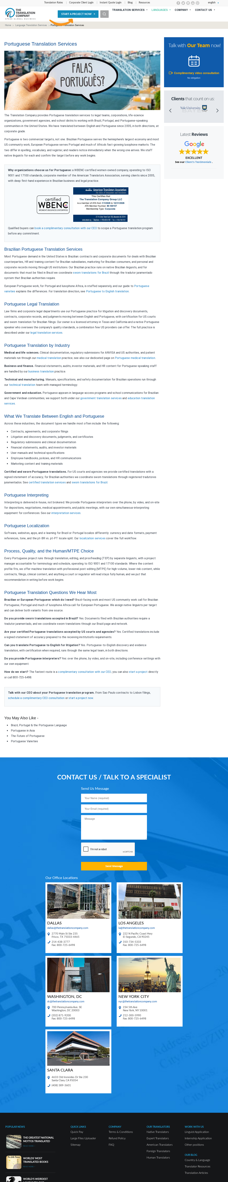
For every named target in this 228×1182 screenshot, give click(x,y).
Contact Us (203, 10)
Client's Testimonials (198, 162)
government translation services (101, 398)
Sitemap (76, 1144)
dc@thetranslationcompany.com (65, 1001)
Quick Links (78, 1127)
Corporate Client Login (81, 2)
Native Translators (158, 1132)
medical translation (49, 358)
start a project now (81, 698)
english (212, 2)
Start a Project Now (76, 14)
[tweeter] (183, 3)
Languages (160, 10)
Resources (144, 2)
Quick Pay (77, 1132)
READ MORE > (29, 1146)
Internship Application (198, 1138)
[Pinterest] (198, 3)
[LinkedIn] (188, 3)
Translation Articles (196, 1172)
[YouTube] (193, 3)
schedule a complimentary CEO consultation (36, 698)
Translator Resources (197, 1166)
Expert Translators (158, 1138)
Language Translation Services (31, 25)
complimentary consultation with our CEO (84, 672)
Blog (130, 2)
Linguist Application (197, 1132)
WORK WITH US (194, 1127)
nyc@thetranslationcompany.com (137, 1001)
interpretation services (66, 513)
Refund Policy (117, 1138)
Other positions (194, 1144)
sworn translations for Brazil (91, 272)
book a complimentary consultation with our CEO (66, 228)
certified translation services (47, 482)
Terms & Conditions (121, 1132)
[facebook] (178, 3)
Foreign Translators (158, 1151)
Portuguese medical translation (135, 358)
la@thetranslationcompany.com (136, 928)
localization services (92, 538)
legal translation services (46, 332)
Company (181, 10)
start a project (138, 672)
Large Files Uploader (83, 1138)
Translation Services (128, 10)
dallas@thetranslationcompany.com (67, 928)
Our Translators (158, 1127)
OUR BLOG (191, 1155)
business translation (41, 371)
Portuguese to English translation (107, 291)
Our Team (198, 45)
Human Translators (158, 1157)
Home (8, 25)
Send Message (114, 866)
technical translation (22, 385)
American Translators (160, 1144)
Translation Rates (53, 2)
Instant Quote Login (110, 2)
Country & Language (197, 1160)
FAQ (111, 1144)
